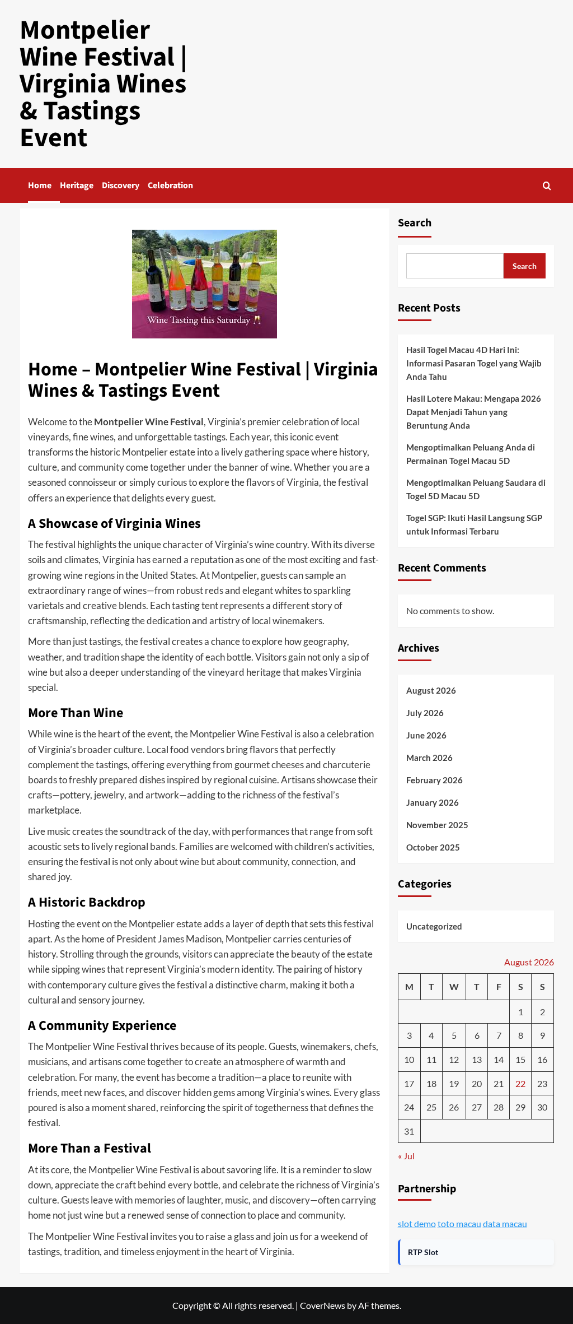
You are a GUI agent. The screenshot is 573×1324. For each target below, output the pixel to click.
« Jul (406, 1155)
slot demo (417, 1223)
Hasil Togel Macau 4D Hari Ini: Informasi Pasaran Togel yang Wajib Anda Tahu (474, 363)
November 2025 (437, 825)
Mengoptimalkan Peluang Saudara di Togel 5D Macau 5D (476, 489)
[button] (547, 186)
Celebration (170, 185)
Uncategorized (434, 926)
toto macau (459, 1223)
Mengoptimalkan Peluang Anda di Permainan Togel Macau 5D (470, 454)
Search (414, 223)
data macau (505, 1223)
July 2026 (425, 713)
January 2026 (432, 802)
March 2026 (429, 757)
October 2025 (433, 847)
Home (39, 185)
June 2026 (426, 735)
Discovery (120, 185)
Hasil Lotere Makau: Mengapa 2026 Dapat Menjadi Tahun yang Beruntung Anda (473, 411)
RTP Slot (423, 1252)
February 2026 (434, 780)
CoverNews (322, 1305)
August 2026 (431, 690)
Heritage (76, 185)
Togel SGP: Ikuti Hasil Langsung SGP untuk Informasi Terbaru (474, 524)
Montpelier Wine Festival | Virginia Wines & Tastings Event (103, 84)
